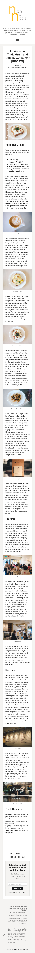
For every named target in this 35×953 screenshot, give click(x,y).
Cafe (19, 67)
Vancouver (24, 67)
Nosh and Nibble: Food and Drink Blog (16, 949)
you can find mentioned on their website (16, 615)
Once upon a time (21, 529)
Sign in (25, 892)
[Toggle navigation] (17, 39)
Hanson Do (18, 65)
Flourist (7, 92)
